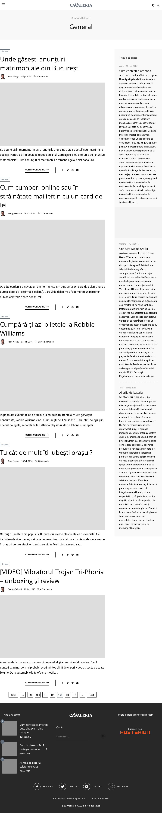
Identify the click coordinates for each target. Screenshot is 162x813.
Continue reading (35, 170)
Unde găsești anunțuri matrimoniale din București (40, 63)
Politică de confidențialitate (69, 798)
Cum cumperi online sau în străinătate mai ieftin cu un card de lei (51, 196)
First (13, 695)
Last (92, 695)
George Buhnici (15, 213)
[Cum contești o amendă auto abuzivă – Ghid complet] (138, 222)
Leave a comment (46, 342)
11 (46, 213)
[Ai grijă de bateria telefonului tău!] (9, 766)
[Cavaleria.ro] (81, 5)
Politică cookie (100, 798)
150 (38, 695)
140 (30, 695)
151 (53, 695)
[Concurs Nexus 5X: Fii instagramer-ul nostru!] (9, 749)
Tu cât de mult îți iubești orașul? (46, 452)
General (4, 51)
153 (67, 695)
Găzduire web (135, 729)
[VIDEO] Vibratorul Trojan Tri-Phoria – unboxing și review (52, 576)
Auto (121, 66)
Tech (121, 388)
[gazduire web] (135, 733)
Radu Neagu (13, 76)
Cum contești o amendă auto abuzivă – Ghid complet (34, 728)
